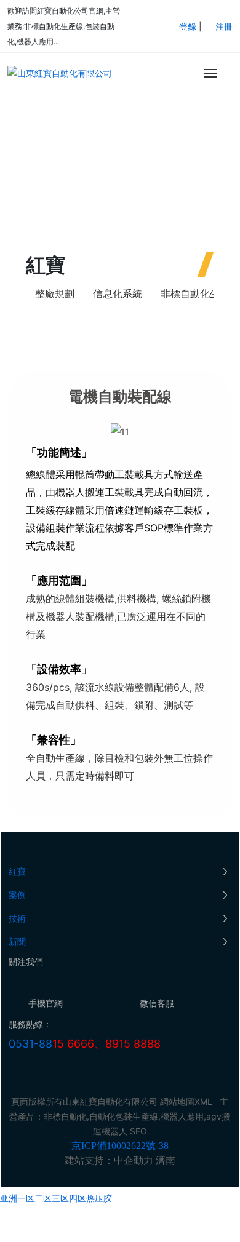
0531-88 (30, 1043)
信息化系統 (117, 293)
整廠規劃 (54, 293)
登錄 (189, 26)
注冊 (224, 26)
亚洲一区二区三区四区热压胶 (56, 1198)
